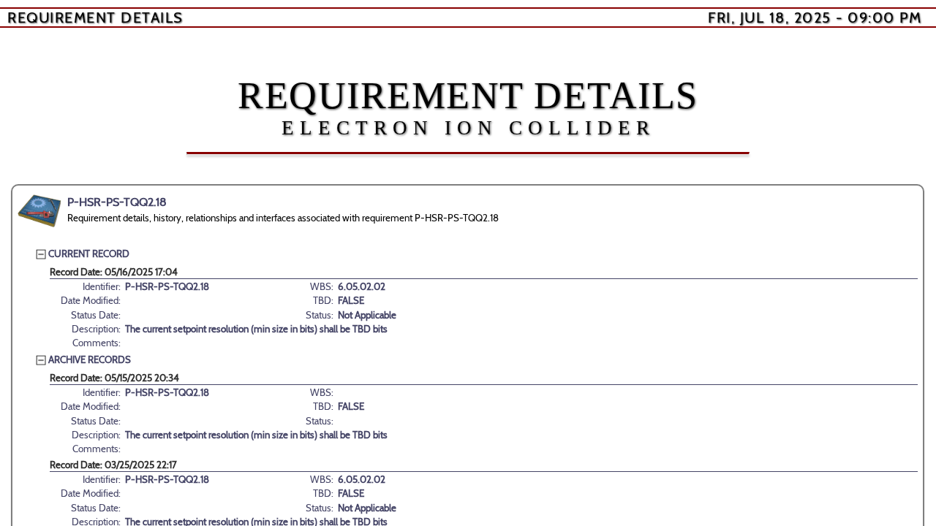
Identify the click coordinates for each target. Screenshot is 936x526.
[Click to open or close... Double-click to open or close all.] (39, 211)
